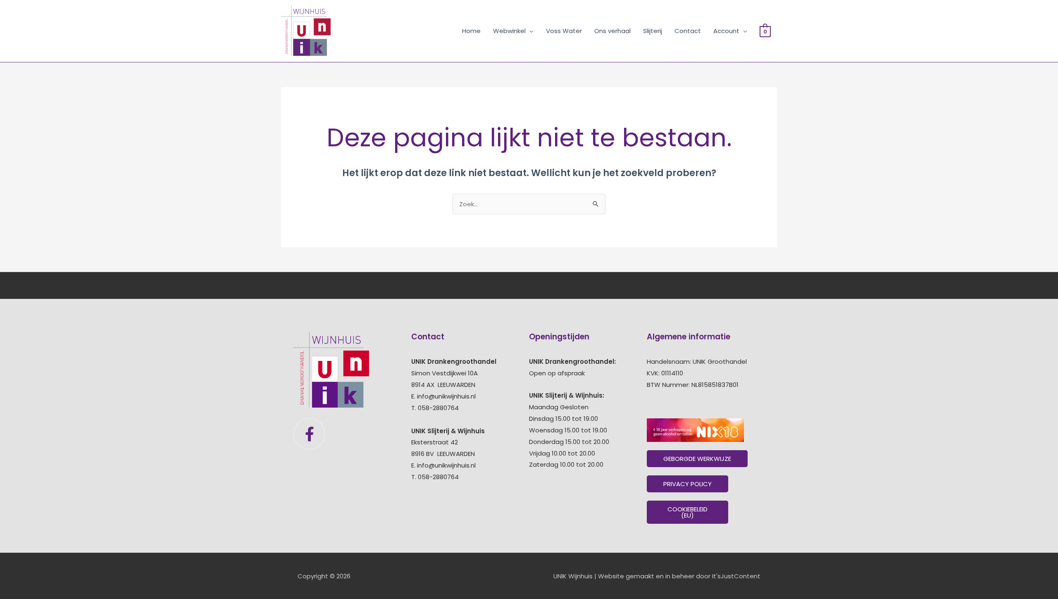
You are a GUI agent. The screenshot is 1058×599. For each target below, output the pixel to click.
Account (726, 30)
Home (471, 30)
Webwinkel (509, 30)
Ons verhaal (612, 30)
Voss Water (564, 30)
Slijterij (652, 30)
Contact (687, 30)
